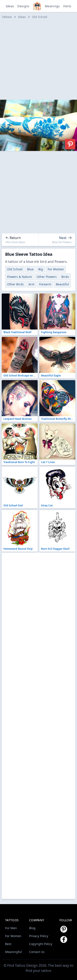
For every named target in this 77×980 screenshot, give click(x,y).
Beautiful (62, 284)
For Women (56, 269)
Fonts (67, 6)
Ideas (10, 6)
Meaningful (13, 952)
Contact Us (36, 952)
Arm (31, 284)
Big (40, 269)
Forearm (45, 284)
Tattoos (7, 17)
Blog (32, 928)
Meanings (52, 6)
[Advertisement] (38, 59)
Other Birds (15, 284)
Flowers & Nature (19, 277)
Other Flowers (47, 277)
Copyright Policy (40, 944)
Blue (30, 269)
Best (8, 944)
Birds (65, 277)
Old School (39, 17)
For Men (11, 928)
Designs (23, 6)
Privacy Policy (38, 936)
